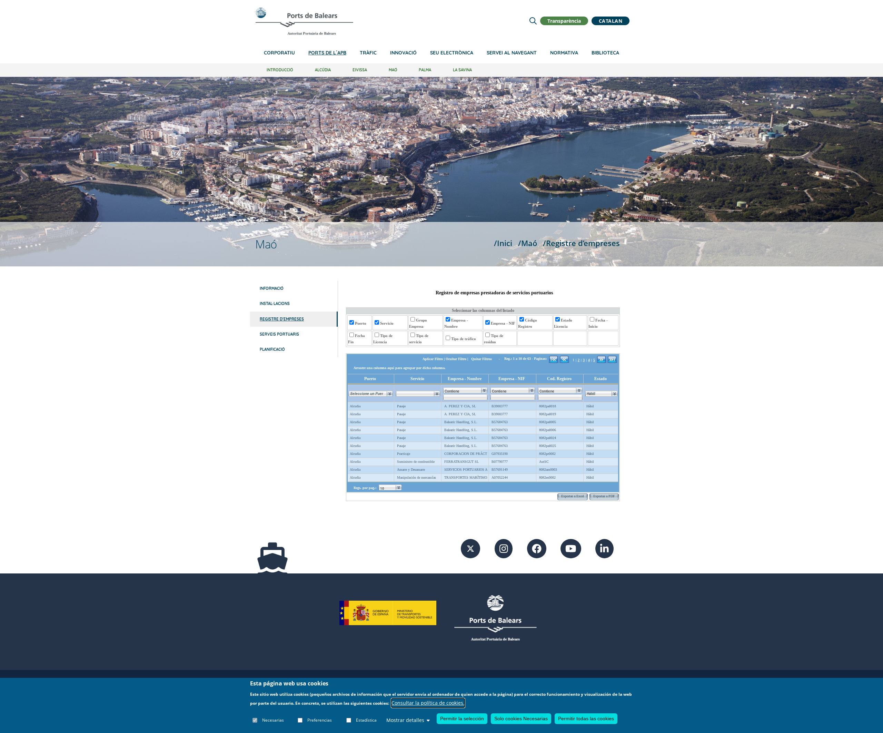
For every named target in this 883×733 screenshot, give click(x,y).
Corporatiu (279, 53)
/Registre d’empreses (581, 243)
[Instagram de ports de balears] (504, 548)
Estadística (366, 720)
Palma (425, 70)
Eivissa (360, 70)
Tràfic (368, 53)
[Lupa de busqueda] (533, 21)
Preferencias (319, 720)
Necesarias (273, 720)
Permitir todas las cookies (586, 718)
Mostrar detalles (405, 720)
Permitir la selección (462, 718)
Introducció (280, 70)
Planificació (272, 349)
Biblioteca (605, 53)
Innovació (403, 53)
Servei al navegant (512, 53)
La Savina (462, 70)
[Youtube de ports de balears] (570, 548)
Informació (272, 288)
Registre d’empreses (282, 319)
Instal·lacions (275, 303)
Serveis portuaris (279, 334)
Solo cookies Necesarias (521, 718)
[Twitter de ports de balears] (470, 548)
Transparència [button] (564, 21)
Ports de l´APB (327, 53)
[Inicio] (304, 21)
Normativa (564, 53)
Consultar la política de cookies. (428, 703)
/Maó (527, 243)
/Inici (503, 243)
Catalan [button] (611, 21)
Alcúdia (323, 70)
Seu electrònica (451, 53)
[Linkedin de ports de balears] (604, 548)
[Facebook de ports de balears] (536, 548)
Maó (393, 70)
